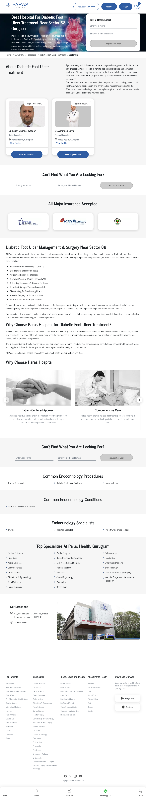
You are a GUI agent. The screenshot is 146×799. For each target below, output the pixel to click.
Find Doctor (10, 683)
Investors (91, 691)
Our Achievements (94, 687)
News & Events (65, 687)
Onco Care (12, 558)
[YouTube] (80, 777)
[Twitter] (70, 776)
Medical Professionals (68, 714)
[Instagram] (75, 776)
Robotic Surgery (11, 703)
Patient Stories (11, 714)
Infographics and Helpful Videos (71, 691)
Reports (109, 6)
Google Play (129, 698)
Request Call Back (113, 43)
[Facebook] (65, 777)
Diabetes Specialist (64, 529)
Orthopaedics (14, 572)
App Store (129, 707)
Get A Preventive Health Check (17, 699)
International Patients (13, 706)
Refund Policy (93, 695)
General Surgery (15, 587)
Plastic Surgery (63, 553)
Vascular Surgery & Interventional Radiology (119, 578)
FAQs (90, 703)
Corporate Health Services (69, 710)
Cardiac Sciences (15, 553)
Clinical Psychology (64, 577)
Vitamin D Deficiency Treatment (21, 506)
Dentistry (60, 572)
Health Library (65, 683)
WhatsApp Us (105, 795)
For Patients (12, 677)
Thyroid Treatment (16, 483)
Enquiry (90, 710)
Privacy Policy (93, 699)
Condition (9, 734)
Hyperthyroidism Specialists (117, 529)
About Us (91, 683)
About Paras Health (97, 677)
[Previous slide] (6, 400)
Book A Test (10, 695)
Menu (5, 795)
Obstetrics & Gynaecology (19, 577)
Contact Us (10, 718)
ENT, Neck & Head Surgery (68, 562)
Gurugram (19, 54)
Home (8, 54)
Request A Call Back (86, 6)
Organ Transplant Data (68, 706)
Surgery (8, 738)
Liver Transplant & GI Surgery (118, 572)
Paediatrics (110, 558)
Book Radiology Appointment (16, 691)
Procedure (31, 54)
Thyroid (11, 529)
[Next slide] (139, 400)
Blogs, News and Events (72, 677)
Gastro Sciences (15, 567)
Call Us (140, 795)
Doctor (8, 730)
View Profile (15, 143)
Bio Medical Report (67, 703)
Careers (90, 706)
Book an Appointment (13, 687)
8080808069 (20, 622)
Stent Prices (64, 695)
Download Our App (124, 677)
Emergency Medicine (114, 562)
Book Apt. (70, 795)
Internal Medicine (63, 567)
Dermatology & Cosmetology (69, 558)
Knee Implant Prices (67, 699)
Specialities (38, 677)
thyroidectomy (111, 483)
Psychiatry (61, 582)
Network (9, 710)
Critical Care (61, 587)
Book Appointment (27, 154)
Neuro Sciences (15, 562)
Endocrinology (111, 567)
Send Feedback (11, 722)
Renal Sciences (14, 582)
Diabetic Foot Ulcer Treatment (52, 54)
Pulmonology (111, 553)
